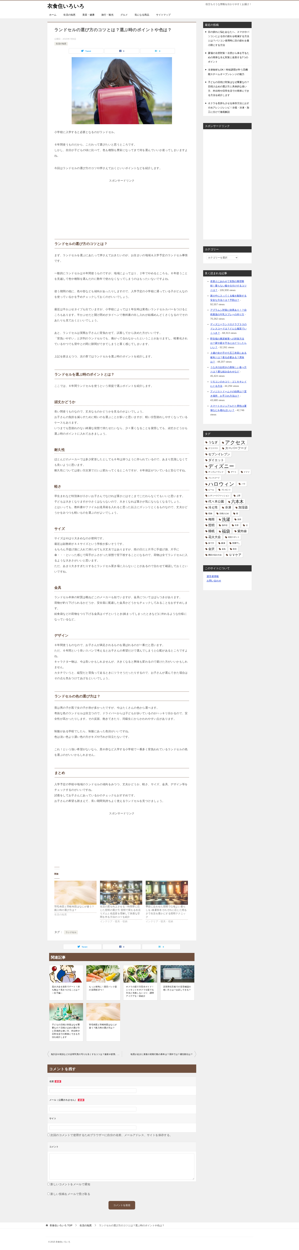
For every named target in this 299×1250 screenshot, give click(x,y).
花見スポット (233, 537)
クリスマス (213, 448)
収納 (210, 513)
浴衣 (239, 519)
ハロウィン (221, 483)
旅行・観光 (107, 14)
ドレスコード (214, 478)
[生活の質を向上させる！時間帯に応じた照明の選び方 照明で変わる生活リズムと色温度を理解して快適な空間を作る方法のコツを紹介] (121, 893)
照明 (211, 525)
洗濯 (226, 519)
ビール (211, 490)
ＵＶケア (235, 555)
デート (234, 472)
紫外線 (242, 531)
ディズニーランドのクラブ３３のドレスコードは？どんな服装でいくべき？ (228, 328)
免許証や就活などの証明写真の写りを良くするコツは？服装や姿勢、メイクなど (86, 1054)
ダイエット (216, 460)
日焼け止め (224, 513)
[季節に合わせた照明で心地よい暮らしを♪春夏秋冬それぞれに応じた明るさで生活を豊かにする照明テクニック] (167, 893)
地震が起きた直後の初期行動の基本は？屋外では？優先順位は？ (161, 1054)
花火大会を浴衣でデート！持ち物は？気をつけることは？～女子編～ (66, 989)
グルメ (124, 14)
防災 (235, 549)
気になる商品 (142, 14)
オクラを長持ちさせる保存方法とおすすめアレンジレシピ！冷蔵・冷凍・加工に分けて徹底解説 (228, 107)
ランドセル (71, 932)
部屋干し (236, 543)
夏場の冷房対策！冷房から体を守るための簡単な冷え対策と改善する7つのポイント (228, 57)
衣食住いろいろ (65, 6)
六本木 (237, 501)
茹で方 (211, 543)
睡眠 (211, 531)
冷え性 (213, 507)
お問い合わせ (214, 580)
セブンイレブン (219, 454)
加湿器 (243, 507)
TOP (61, 1225)
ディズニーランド (216, 472)
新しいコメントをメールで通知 (70, 1184)
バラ (243, 484)
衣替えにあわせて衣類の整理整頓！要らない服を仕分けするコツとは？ (228, 285)
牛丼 (237, 525)
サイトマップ (163, 14)
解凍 (223, 543)
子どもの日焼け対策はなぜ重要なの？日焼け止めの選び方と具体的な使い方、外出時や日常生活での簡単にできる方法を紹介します (66, 1030)
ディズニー (221, 466)
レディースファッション (218, 496)
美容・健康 (88, 14)
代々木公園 (216, 501)
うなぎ (213, 442)
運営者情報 (213, 576)
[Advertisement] (122, 205)
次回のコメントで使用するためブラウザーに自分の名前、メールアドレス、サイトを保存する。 (111, 1135)
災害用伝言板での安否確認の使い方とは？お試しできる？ (177, 988)
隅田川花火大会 (215, 555)
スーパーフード (236, 448)
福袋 (226, 531)
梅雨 (211, 519)
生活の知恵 (69, 14)
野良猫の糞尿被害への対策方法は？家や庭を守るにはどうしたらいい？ (228, 343)
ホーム (52, 14)
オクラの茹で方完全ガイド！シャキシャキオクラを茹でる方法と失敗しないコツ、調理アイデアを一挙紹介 (140, 991)
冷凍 (228, 507)
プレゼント (226, 490)
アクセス (235, 442)
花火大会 (214, 537)
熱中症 (225, 525)
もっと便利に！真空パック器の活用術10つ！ (103, 988)
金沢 (211, 549)
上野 (238, 496)
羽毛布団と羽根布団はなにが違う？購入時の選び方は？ (103, 1026)
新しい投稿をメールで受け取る (70, 1193)
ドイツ (247, 472)
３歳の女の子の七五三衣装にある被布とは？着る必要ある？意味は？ (228, 357)
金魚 (224, 549)
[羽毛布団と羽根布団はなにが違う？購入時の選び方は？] (75, 893)
